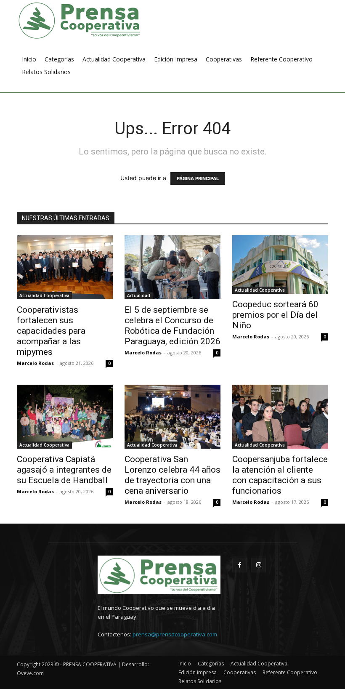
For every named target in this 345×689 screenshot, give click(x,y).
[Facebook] (239, 565)
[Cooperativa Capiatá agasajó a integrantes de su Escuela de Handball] (65, 417)
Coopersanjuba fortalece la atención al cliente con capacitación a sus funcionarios (280, 475)
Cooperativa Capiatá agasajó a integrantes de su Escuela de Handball (64, 469)
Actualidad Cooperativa (44, 295)
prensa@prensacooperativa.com (175, 634)
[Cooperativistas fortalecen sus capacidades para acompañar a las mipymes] (65, 267)
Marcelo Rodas (35, 363)
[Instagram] (258, 565)
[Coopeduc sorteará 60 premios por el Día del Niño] (280, 264)
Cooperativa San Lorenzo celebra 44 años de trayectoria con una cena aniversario (172, 475)
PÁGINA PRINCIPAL (198, 178)
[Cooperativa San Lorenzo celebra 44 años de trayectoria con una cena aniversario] (172, 417)
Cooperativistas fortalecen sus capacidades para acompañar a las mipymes (51, 331)
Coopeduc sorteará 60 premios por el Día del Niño (275, 314)
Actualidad (138, 295)
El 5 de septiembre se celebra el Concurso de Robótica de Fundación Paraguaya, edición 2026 (172, 325)
